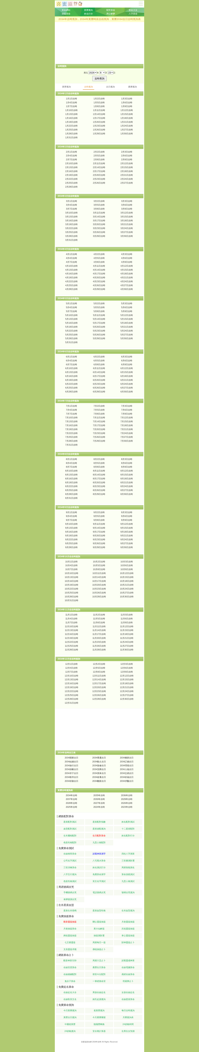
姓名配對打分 (128, 835)
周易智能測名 (128, 867)
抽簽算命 (66, 14)
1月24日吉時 (126, 126)
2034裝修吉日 (99, 765)
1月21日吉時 (126, 122)
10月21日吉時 (126, 585)
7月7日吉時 (71, 414)
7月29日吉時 (99, 441)
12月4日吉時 (71, 668)
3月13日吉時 (71, 217)
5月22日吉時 (71, 331)
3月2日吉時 (99, 201)
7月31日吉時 (71, 445)
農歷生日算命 (99, 967)
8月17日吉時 (99, 478)
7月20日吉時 (99, 429)
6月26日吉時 (99, 388)
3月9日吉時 (126, 209)
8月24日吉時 (126, 486)
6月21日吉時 (126, 380)
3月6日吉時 (126, 205)
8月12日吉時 (126, 471)
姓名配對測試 (128, 822)
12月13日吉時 (71, 679)
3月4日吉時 (71, 205)
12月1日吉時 (71, 664)
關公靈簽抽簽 (99, 922)
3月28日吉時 (71, 236)
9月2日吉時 (99, 512)
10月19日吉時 (71, 585)
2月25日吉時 (71, 183)
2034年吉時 (71, 795)
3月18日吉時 (126, 220)
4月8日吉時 (99, 262)
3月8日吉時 (99, 209)
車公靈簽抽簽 (128, 935)
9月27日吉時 (126, 543)
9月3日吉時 (126, 512)
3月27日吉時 (126, 232)
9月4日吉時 (71, 516)
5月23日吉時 (99, 331)
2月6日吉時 (126, 155)
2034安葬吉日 (99, 769)
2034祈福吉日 (126, 777)
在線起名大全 (69, 992)
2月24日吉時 (126, 179)
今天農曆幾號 (99, 1017)
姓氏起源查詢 (99, 999)
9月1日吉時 (71, 512)
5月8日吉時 (99, 311)
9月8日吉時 (99, 520)
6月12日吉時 (126, 368)
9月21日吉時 (126, 535)
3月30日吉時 (126, 236)
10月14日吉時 (99, 577)
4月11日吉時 (99, 266)
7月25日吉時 (71, 437)
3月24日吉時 (126, 228)
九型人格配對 (99, 842)
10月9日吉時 (126, 569)
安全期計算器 (99, 1031)
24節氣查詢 (70, 1031)
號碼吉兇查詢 (128, 892)
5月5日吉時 (99, 307)
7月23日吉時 (99, 433)
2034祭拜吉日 (71, 777)
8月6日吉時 (126, 463)
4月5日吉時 (99, 258)
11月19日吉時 (71, 638)
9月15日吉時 (126, 528)
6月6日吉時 (126, 360)
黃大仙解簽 (99, 929)
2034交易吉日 (126, 773)
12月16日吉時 (71, 683)
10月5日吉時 (99, 565)
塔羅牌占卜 (128, 981)
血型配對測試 (69, 829)
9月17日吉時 (99, 532)
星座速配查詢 (99, 829)
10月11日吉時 (99, 573)
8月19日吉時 (71, 482)
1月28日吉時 (71, 133)
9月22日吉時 (71, 539)
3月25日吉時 (71, 232)
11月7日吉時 (71, 622)
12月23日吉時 (99, 691)
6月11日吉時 (99, 368)
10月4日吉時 (71, 565)
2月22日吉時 (71, 179)
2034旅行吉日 (71, 765)
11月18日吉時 (126, 634)
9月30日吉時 (126, 547)
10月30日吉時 (126, 596)
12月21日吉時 (126, 687)
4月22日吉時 (71, 281)
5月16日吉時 (71, 323)
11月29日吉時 (99, 650)
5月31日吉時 (71, 342)
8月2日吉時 (99, 459)
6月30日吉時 (126, 391)
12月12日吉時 (126, 676)
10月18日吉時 (126, 581)
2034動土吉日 (99, 761)
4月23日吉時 (99, 281)
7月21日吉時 (126, 429)
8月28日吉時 (71, 494)
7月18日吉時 (126, 425)
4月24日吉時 (126, 281)
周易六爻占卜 (99, 960)
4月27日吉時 (126, 285)
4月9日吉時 (126, 262)
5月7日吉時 (71, 311)
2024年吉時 (99, 807)
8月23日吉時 (99, 486)
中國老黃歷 (70, 1024)
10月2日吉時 (99, 561)
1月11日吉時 (99, 110)
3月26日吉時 (99, 232)
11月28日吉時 (71, 650)
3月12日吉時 (126, 213)
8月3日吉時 (126, 459)
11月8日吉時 (99, 622)
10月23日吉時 (99, 589)
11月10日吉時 (71, 626)
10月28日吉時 (71, 596)
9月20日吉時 (99, 535)
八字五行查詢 (69, 874)
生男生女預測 (128, 1031)
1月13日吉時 (71, 114)
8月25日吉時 (71, 490)
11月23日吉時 (99, 642)
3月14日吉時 (99, 217)
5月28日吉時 (71, 338)
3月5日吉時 (99, 205)
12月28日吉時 (71, 699)
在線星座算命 (128, 999)
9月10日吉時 (71, 524)
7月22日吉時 (71, 433)
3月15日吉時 (126, 217)
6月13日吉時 (71, 372)
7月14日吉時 (99, 421)
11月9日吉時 (127, 622)
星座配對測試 (69, 822)
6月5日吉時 (99, 360)
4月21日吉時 (126, 277)
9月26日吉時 (99, 543)
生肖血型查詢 (128, 910)
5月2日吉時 (99, 303)
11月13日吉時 (71, 630)
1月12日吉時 (126, 110)
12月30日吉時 (126, 699)
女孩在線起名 (128, 992)
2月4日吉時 (71, 155)
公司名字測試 (69, 860)
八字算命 (133, 14)
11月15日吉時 (126, 630)
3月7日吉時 (71, 209)
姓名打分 (88, 14)
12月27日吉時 (126, 695)
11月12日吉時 (126, 626)
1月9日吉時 (126, 106)
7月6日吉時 (126, 410)
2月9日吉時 (126, 159)
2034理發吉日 (126, 765)
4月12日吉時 (126, 266)
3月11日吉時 (99, 213)
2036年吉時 (126, 795)
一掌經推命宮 (99, 981)
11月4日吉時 (71, 618)
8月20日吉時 (99, 482)
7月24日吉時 (126, 433)
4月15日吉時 (126, 270)
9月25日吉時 (71, 543)
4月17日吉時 (99, 273)
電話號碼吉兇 (99, 892)
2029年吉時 (126, 799)
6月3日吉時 (126, 357)
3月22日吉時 (71, 228)
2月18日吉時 (126, 171)
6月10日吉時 (71, 368)
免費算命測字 (99, 874)
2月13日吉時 (71, 167)
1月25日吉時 (71, 130)
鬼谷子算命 (70, 981)
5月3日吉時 (126, 303)
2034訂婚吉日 (126, 761)
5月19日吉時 (71, 327)
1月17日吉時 (99, 118)
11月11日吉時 (99, 626)
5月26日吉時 (99, 335)
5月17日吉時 (99, 323)
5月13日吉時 (71, 319)
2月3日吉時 (126, 152)
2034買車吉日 (99, 773)
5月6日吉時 (126, 307)
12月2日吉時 (99, 664)
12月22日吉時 (71, 691)
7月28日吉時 (71, 441)
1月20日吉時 (99, 122)
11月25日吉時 (71, 646)
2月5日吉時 (99, 155)
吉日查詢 (110, 87)
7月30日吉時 (126, 441)
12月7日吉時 (71, 672)
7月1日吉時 (71, 406)
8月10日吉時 (71, 471)
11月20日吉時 (99, 638)
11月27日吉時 (126, 646)
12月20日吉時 (99, 687)
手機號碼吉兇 (69, 892)
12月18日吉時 (126, 683)
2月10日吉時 (71, 163)
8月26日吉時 (99, 490)
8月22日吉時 (71, 486)
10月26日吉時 (99, 593)
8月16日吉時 (71, 478)
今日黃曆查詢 (69, 1010)
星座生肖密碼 (69, 910)
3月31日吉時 (71, 240)
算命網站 (66, 10)
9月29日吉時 (99, 547)
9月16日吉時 (71, 532)
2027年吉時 (99, 803)
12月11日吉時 (99, 676)
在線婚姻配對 (69, 974)
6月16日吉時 (71, 376)
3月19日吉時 (71, 224)
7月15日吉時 (126, 421)
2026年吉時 (126, 803)
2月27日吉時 (126, 183)
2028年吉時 (71, 803)
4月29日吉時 (99, 289)
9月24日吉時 (126, 539)
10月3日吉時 (126, 561)
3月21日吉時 (126, 224)
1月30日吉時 (126, 133)
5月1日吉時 (71, 303)
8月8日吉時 (99, 467)
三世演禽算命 (69, 867)
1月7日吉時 (71, 106)
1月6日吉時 (126, 102)
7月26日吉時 (99, 437)
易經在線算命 (128, 974)
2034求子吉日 (71, 773)
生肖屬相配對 (69, 835)
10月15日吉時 (126, 577)
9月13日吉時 (71, 528)
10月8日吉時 (99, 569)
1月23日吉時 (99, 126)
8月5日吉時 (99, 463)
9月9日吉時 (126, 520)
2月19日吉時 (71, 175)
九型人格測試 (128, 881)
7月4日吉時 (71, 410)
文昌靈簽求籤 (69, 949)
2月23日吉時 (99, 179)
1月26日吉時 (99, 130)
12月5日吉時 (99, 668)
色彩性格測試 (69, 881)
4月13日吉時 (71, 270)
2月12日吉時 (126, 163)
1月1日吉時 (71, 98)
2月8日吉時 (99, 159)
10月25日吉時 (71, 593)
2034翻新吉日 (99, 781)
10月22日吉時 (71, 589)
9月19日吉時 (71, 535)
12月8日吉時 (99, 672)
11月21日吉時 (126, 638)
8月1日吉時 (71, 459)
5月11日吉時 (99, 315)
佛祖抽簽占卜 (99, 949)
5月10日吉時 (71, 315)
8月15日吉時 (126, 475)
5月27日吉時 (126, 335)
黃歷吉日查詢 (69, 1017)
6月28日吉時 (71, 391)
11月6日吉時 (127, 618)
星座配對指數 (99, 822)
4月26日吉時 (99, 285)
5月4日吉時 (71, 307)
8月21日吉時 (126, 482)
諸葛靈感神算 (128, 960)
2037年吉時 (71, 799)
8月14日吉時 (99, 475)
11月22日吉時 (71, 642)
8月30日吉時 (126, 494)
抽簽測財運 (99, 935)
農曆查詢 (132, 87)
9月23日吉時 (99, 539)
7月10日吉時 (71, 417)
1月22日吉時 (71, 126)
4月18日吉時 (126, 273)
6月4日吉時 (71, 360)
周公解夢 (110, 14)
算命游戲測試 (128, 874)
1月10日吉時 (71, 110)
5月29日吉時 (99, 338)
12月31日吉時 (71, 703)
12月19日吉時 (71, 687)
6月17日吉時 (99, 376)
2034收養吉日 (99, 777)
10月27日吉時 (126, 593)
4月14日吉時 (99, 270)
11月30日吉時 (126, 650)
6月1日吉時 (71, 357)
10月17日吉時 (99, 581)
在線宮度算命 (69, 967)
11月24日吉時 (126, 642)
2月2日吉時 (99, 152)
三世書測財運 (128, 860)
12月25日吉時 (71, 695)
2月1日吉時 (71, 152)
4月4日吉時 (71, 258)
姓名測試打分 (99, 867)
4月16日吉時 (71, 273)
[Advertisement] (99, 43)
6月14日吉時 (99, 372)
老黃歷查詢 (99, 1010)
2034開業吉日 (71, 758)
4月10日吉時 (71, 266)
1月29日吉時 (99, 133)
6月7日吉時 (71, 364)
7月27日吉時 (126, 437)
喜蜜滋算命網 (71, 4)
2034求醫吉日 (126, 781)
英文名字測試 (99, 881)
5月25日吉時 (71, 335)
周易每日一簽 (99, 942)
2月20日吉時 (99, 175)
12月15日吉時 (126, 679)
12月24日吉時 (126, 691)
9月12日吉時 (126, 524)
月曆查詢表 (128, 1017)
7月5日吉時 (99, 410)
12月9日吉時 (126, 672)
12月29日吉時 (99, 699)
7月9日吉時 (126, 414)
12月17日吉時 (99, 683)
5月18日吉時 (126, 323)
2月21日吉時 (126, 175)
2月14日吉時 (99, 167)
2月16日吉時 (71, 171)
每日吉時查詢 (128, 1010)
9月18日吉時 (126, 532)
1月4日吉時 (71, 102)
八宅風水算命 (99, 860)
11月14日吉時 (99, 630)
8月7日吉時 (71, 467)
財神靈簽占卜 (128, 942)
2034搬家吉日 (126, 758)
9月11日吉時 (99, 524)
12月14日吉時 (99, 679)
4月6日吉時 (126, 258)
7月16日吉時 (71, 425)
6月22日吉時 (71, 384)
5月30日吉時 (126, 338)
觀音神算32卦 (70, 960)
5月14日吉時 (99, 319)
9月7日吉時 (71, 520)
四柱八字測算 (128, 854)
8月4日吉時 (71, 463)
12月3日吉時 (126, 664)
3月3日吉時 (126, 201)
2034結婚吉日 (71, 761)
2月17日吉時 (99, 171)
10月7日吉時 (71, 569)
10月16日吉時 (71, 581)
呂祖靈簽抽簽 (128, 929)
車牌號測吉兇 (69, 899)
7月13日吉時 (71, 421)
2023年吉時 (126, 807)
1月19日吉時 (71, 122)
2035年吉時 (99, 795)
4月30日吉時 (126, 289)
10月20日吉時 (99, 585)
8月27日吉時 (126, 490)
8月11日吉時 (99, 471)
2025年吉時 (71, 807)
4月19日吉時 (71, 277)
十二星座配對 (128, 829)
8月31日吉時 (71, 498)
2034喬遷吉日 (99, 758)
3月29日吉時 (99, 236)
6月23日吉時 (99, 384)
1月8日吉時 (99, 106)
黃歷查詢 (66, 87)
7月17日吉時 (99, 425)
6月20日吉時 (99, 380)
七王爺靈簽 (70, 942)
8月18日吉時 (126, 478)
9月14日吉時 (99, 528)
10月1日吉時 (71, 561)
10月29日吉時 (99, 596)
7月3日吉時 (126, 406)
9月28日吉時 (71, 547)
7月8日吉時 (99, 414)
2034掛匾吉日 (71, 769)
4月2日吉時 (99, 254)
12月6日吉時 (126, 668)
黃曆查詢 (88, 10)
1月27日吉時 (126, 130)
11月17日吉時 (99, 634)
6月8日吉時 (99, 364)
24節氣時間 (128, 1024)
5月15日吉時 (126, 319)
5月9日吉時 (126, 311)
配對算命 (110, 10)
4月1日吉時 (71, 254)
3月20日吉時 (99, 224)
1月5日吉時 (99, 102)
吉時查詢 (88, 87)
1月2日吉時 (99, 98)
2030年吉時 (99, 799)
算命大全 (141, 3)
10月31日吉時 (71, 600)
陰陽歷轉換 (99, 1024)
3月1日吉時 (71, 201)
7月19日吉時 (71, 429)
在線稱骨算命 (69, 854)
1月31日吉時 (71, 137)
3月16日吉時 (71, 220)
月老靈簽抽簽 (128, 922)
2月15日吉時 (126, 167)
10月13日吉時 (71, 577)
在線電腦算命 (128, 967)
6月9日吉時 (126, 364)
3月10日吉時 (71, 213)
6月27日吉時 (126, 388)
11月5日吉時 (99, 618)
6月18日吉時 (126, 376)
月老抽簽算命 (69, 929)
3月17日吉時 (99, 220)
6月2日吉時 (99, 357)
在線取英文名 (69, 999)
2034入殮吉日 (126, 769)
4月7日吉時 (71, 262)
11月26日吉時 (99, 646)
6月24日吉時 (126, 384)
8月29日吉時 (99, 494)
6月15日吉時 (126, 372)
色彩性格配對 (69, 842)
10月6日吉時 (126, 565)
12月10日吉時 (71, 676)
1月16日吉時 (71, 118)
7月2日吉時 (99, 406)
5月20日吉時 (99, 327)
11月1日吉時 (71, 615)
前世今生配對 (99, 974)
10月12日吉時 (126, 573)
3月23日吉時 (99, 228)
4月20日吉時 (99, 277)
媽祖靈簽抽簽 (69, 935)
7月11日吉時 (99, 417)
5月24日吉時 (126, 331)
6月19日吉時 (71, 380)
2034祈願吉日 (71, 781)
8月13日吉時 (71, 475)
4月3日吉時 (126, 254)
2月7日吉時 (71, 159)
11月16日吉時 (71, 634)
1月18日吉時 (126, 118)
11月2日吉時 (99, 615)
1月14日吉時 (99, 114)
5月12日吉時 (126, 315)
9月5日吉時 (99, 516)
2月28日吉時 (71, 187)
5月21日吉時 (126, 327)
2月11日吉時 (99, 163)
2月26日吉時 (99, 183)
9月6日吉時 (126, 516)
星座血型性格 (99, 910)
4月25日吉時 (71, 285)
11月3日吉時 (127, 615)
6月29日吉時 (99, 391)
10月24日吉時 (126, 589)
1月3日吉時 (126, 98)
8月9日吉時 (126, 467)
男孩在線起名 (99, 992)
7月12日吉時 (126, 417)
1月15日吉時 (126, 114)
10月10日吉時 (71, 573)
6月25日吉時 (71, 388)
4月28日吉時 (71, 289)
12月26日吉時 (99, 695)
